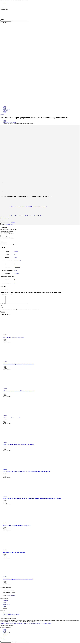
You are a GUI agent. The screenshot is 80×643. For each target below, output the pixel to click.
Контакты (5, 111)
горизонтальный (17, 260)
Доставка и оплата (6, 109)
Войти (4, 2)
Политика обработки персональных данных (23, 623)
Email (1, 307)
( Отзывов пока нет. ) (4, 217)
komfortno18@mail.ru (11, 595)
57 (14, 276)
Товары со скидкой (6, 612)
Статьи (4, 606)
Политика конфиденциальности (9, 615)
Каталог (4, 107)
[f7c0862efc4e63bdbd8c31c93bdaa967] (8, 191)
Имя (1, 305)
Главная (4, 106)
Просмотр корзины (9, 224)
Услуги (4, 108)
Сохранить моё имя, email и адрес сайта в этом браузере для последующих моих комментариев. (21, 309)
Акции (4, 112)
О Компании (5, 600)
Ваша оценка (3, 294)
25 (14, 263)
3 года (15, 257)
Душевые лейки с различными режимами (11, 614)
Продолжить (8, 627)
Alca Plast (13, 222)
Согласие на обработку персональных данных (41, 623)
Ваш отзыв (3, 303)
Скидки (2, 114)
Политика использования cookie (6, 623)
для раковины (17, 267)
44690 (15, 270)
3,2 (14, 282)
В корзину (2, 224)
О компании (5, 110)
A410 (15, 254)
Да (14, 279)
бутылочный (16, 273)
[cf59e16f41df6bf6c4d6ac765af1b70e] (16, 172)
